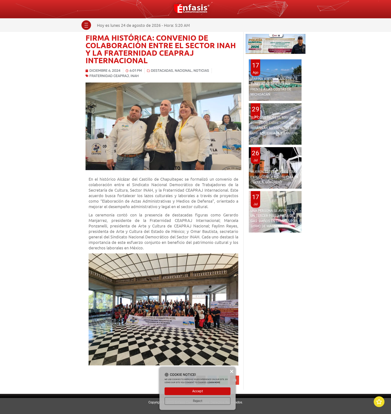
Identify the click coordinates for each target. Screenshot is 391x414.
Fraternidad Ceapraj (109, 76)
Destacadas (162, 70)
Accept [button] (197, 391)
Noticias (201, 70)
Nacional (183, 70)
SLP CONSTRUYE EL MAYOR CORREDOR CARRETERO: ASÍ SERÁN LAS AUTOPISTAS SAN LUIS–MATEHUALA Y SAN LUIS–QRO (275, 127)
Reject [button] (197, 401)
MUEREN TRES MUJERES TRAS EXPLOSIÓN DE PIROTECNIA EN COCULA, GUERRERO (274, 177)
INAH (135, 76)
